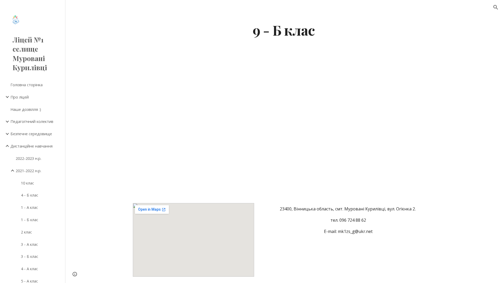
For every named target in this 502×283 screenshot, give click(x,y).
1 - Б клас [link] (29, 219)
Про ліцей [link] (19, 97)
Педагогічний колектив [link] (31, 121)
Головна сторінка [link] (26, 84)
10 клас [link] (27, 183)
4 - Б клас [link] (29, 195)
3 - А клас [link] (29, 244)
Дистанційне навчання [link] (31, 146)
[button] (495, 7)
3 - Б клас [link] (29, 256)
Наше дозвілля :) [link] (25, 109)
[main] (283, 29)
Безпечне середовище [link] (31, 133)
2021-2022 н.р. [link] (28, 170)
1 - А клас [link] (29, 207)
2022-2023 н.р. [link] (28, 158)
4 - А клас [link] (29, 268)
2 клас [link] (26, 232)
